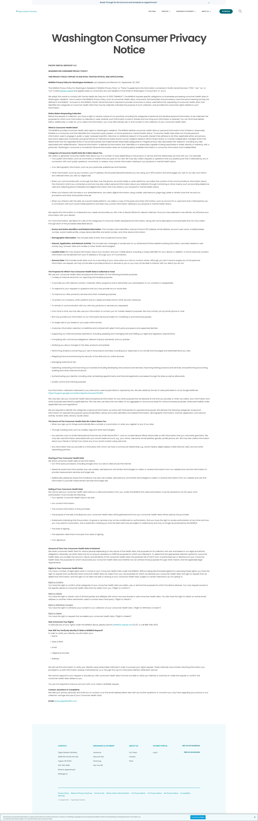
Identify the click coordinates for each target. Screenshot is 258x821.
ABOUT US (205, 11)
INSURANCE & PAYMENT (103, 746)
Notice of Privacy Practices (81, 793)
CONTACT (62, 746)
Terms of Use (99, 793)
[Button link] (240, 11)
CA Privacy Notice (138, 793)
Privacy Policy (63, 793)
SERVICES (165, 11)
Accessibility (185, 793)
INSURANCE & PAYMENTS (185, 11)
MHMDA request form (123, 624)
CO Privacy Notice (154, 793)
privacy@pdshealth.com (66, 701)
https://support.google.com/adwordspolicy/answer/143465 (75, 393)
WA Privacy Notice (171, 793)
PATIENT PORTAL (160, 746)
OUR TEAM (152, 11)
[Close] (255, 817)
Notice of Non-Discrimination (117, 793)
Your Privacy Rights (197, 817)
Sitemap (61, 796)
